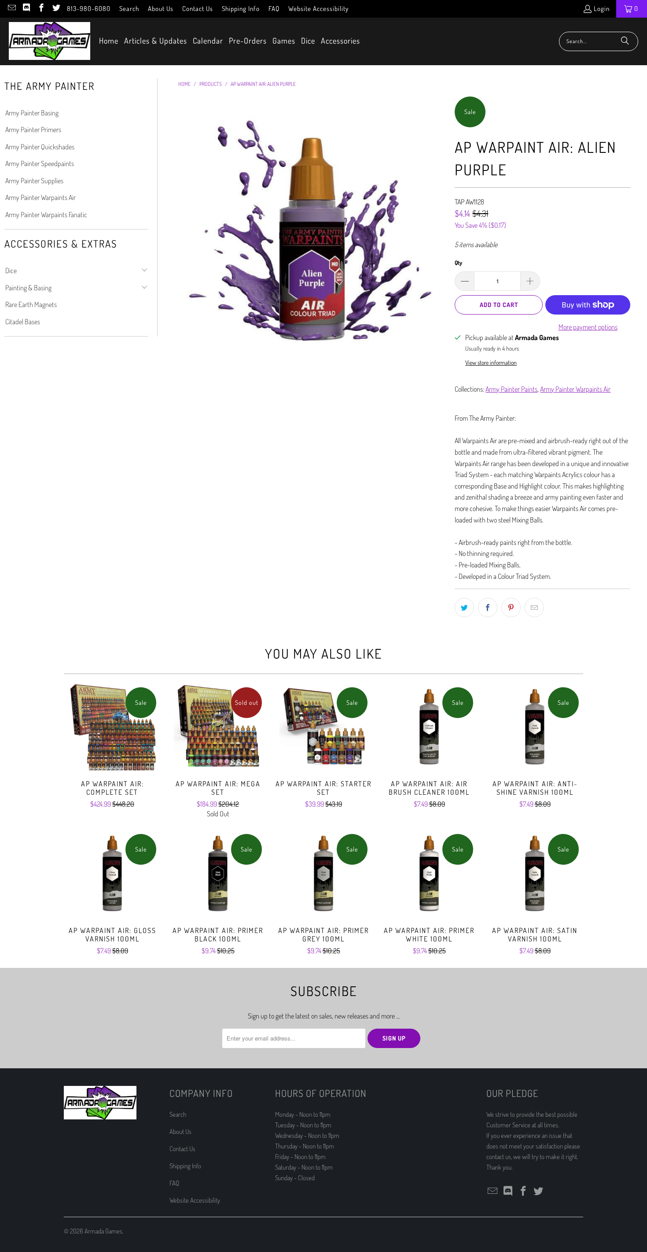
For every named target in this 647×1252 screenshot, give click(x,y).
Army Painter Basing (32, 112)
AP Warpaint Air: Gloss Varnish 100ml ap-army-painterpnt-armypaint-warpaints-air (112, 874)
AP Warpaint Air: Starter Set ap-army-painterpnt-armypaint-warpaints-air (323, 727)
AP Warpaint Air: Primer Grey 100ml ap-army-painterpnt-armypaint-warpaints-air (323, 874)
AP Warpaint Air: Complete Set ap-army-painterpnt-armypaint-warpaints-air (112, 727)
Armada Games (103, 1231)
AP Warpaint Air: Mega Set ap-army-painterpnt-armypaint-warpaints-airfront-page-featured (217, 727)
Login (602, 8)
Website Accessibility (318, 8)
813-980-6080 (88, 8)
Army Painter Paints (511, 389)
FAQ (273, 8)
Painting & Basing (28, 287)
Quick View (112, 746)
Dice (11, 270)
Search (129, 8)
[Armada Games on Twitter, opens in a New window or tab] (55, 8)
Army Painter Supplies (34, 180)
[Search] (625, 41)
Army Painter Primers (33, 129)
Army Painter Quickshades (39, 146)
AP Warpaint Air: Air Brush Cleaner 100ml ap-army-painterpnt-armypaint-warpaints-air (429, 727)
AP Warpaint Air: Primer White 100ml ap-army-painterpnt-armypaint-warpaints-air (429, 874)
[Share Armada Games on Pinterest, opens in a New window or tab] (511, 607)
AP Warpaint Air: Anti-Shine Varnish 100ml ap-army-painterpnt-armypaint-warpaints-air (534, 727)
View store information (491, 362)
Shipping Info (241, 8)
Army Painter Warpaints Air (40, 197)
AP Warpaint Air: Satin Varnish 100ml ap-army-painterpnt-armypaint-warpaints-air (534, 874)
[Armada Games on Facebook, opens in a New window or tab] (40, 8)
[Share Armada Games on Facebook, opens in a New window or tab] (487, 607)
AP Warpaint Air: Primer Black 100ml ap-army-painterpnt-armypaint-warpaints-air (217, 874)
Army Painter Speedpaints (39, 163)
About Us (160, 8)
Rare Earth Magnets (31, 304)
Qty (458, 262)
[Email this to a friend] (534, 607)
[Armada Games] (49, 41)
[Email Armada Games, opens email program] (11, 8)
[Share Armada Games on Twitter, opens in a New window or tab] (464, 607)
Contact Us (197, 8)
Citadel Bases (22, 321)
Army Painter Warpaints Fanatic (46, 214)
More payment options (588, 326)
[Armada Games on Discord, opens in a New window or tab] (26, 8)
